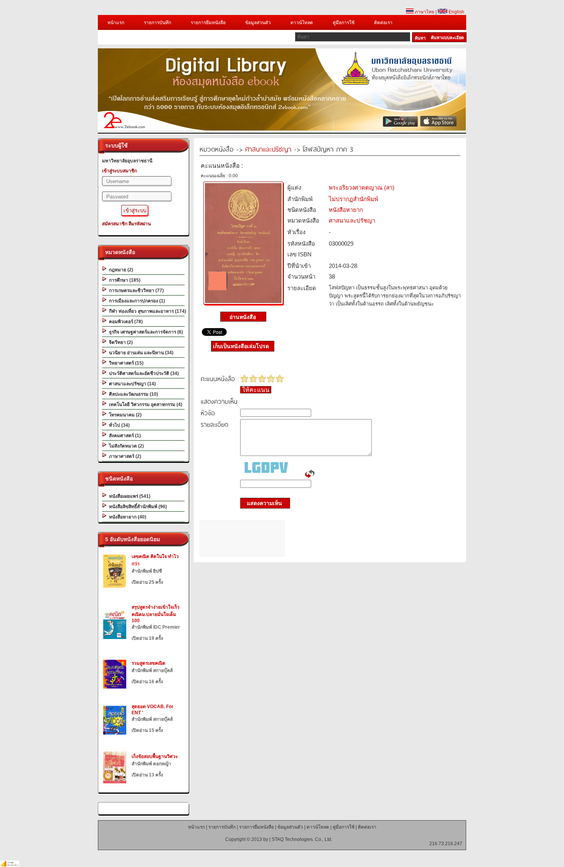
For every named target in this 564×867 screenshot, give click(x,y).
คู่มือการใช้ (344, 22)
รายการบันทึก (157, 22)
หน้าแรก (115, 22)
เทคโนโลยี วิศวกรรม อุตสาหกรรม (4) (144, 404)
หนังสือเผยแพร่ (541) (128, 496)
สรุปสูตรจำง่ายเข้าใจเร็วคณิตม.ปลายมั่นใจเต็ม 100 (156, 613)
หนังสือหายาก (346, 209)
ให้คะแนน (255, 389)
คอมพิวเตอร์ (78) (125, 321)
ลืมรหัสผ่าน (140, 223)
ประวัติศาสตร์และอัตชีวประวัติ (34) (143, 373)
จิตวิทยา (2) (120, 342)
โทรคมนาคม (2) (124, 415)
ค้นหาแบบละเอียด (447, 37)
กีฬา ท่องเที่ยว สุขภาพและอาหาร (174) (146, 311)
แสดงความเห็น (262, 503)
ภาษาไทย (424, 12)
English (455, 12)
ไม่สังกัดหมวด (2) (125, 446)
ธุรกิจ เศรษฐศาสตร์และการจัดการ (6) (145, 332)
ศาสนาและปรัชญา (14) (131, 383)
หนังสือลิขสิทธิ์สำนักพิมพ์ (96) (137, 506)
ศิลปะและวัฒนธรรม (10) (132, 394)
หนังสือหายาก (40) (126, 517)
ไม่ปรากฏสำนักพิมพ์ (353, 199)
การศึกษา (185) (123, 280)
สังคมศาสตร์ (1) (124, 435)
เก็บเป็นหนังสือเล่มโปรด (241, 346)
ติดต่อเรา (383, 22)
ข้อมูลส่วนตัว (258, 22)
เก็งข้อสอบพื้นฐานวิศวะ (155, 756)
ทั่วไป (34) (118, 425)
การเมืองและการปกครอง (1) (136, 301)
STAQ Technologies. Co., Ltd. (302, 839)
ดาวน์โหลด (301, 22)
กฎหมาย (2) (120, 269)
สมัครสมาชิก (114, 223)
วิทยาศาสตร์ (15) (125, 363)
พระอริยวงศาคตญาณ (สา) (361, 187)
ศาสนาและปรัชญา (268, 149)
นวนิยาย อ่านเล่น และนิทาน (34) (140, 352)
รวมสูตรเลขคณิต (148, 663)
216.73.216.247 (445, 843)
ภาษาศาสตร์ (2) (124, 456)
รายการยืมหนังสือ (208, 22)
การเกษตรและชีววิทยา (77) (135, 290)
